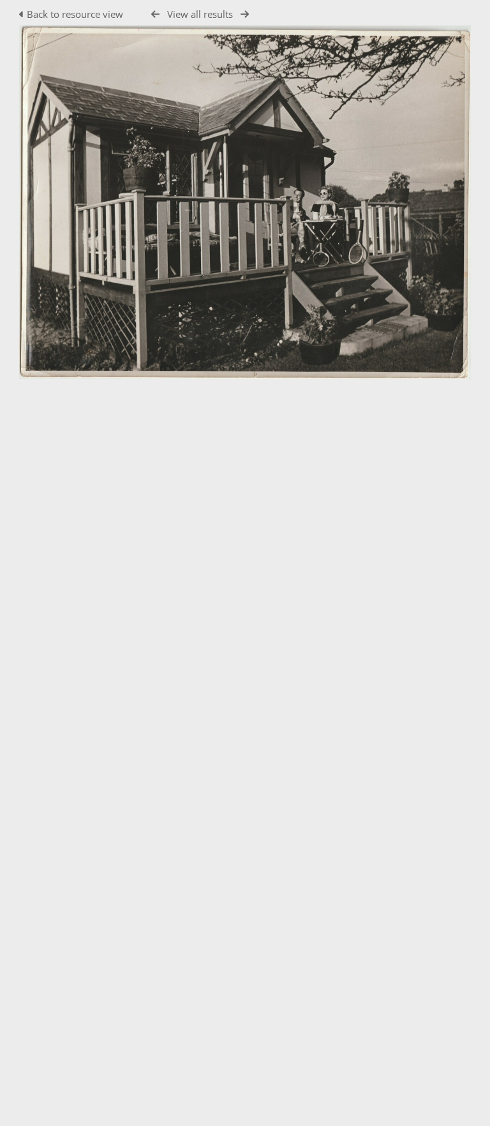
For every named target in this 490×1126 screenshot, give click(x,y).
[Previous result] (155, 14)
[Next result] (245, 14)
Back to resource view (75, 14)
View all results (200, 14)
